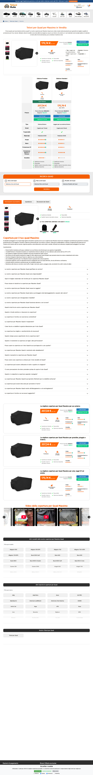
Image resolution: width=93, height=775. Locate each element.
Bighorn (57, 612)
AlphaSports (13, 600)
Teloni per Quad (14, 21)
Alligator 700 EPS (13, 555)
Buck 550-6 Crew (79, 560)
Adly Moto (35, 595)
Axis (13, 612)
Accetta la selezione (47, 771)
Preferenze (50, 773)
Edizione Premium (42, 78)
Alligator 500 (13, 549)
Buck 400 (57, 555)
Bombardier (35, 617)
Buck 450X (13, 560)
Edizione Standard (61, 78)
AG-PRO (79, 595)
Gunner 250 (13, 566)
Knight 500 (57, 566)
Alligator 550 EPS (35, 549)
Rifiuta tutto (55, 771)
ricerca (46, 189)
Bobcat (13, 617)
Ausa (79, 606)
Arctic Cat (13, 606)
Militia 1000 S (35, 572)
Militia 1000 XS (57, 572)
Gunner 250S (35, 566)
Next (36, 53)
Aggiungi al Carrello (83, 44)
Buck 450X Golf (57, 560)
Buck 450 (79, 555)
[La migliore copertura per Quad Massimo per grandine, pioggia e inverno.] (21, 450)
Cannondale (79, 617)
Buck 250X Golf (35, 555)
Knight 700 (80, 566)
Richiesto (37, 773)
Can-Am (57, 617)
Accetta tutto (38, 771)
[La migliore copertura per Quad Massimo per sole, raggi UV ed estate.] (21, 484)
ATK (57, 606)
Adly (13, 595)
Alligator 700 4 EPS (79, 549)
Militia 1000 (13, 572)
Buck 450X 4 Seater (35, 560)
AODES (80, 600)
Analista (43, 773)
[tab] (12, 202)
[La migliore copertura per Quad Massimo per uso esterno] (21, 418)
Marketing (57, 773)
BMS (79, 612)
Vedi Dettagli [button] (82, 41)
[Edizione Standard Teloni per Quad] (62, 85)
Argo (35, 606)
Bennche (35, 612)
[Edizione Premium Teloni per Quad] (42, 85)
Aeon (57, 595)
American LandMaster (35, 600)
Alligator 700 (57, 549)
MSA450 (79, 572)
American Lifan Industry (57, 600)
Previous (4, 517)
